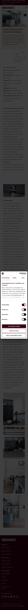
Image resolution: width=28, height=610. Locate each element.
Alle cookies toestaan (14, 326)
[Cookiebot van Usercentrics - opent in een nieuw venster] (19, 274)
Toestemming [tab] (5, 277)
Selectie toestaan (14, 330)
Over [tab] (23, 277)
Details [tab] (14, 277)
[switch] (24, 309)
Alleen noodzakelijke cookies (14, 335)
